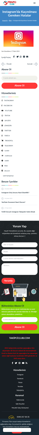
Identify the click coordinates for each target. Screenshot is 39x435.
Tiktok (20, 382)
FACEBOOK (8, 105)
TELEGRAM (9, 146)
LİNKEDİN (8, 125)
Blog (10, 20)
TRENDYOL (9, 140)
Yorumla (8, 281)
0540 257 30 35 (23, 417)
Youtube (20, 386)
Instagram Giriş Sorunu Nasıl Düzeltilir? (15, 192)
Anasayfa (5, 20)
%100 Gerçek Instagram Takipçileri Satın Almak (18, 212)
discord (7, 171)
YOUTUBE (8, 110)
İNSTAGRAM (9, 100)
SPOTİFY (8, 120)
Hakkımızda (20, 400)
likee (6, 166)
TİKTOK (7, 115)
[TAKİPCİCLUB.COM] (9, 3)
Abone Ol (19, 85)
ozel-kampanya (8, 176)
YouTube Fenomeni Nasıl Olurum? (13, 202)
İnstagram (20, 374)
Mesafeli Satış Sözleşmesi (20, 408)
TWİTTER (7, 130)
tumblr (7, 151)
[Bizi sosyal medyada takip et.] (13, 363)
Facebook (20, 378)
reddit (7, 161)
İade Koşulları (20, 404)
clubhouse (8, 156)
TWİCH (7, 136)
